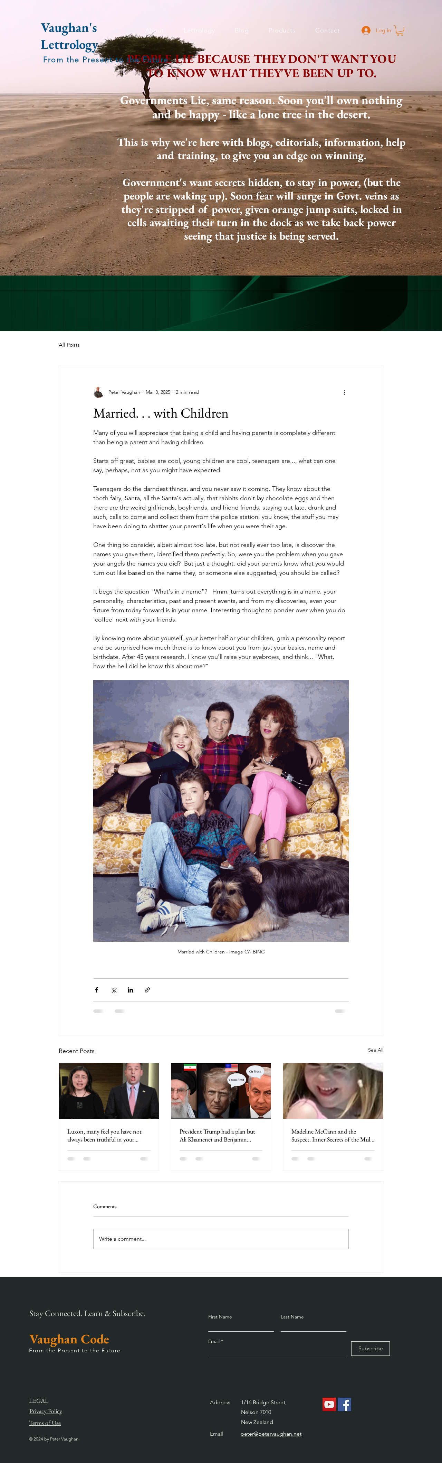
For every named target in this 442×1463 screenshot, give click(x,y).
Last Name (292, 1316)
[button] (400, 30)
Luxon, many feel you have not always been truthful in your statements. (104, 1135)
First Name (220, 1316)
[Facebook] (344, 1404)
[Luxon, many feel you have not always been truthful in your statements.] (109, 1091)
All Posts (69, 345)
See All (375, 1050)
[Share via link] (147, 990)
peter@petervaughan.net (271, 1434)
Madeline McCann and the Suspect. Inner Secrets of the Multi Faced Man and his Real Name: (332, 1135)
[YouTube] (329, 1404)
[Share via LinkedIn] (130, 990)
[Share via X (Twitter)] (113, 990)
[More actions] (344, 392)
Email (214, 1341)
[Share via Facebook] (96, 990)
